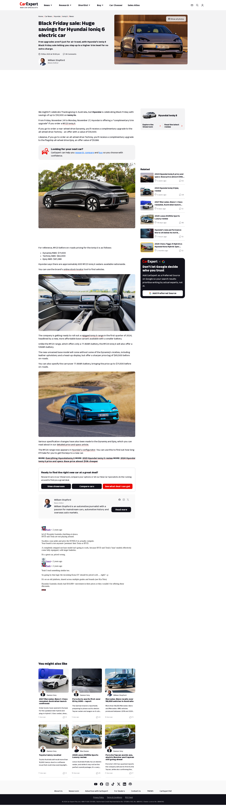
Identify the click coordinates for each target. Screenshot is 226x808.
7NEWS (150, 791)
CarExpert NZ (166, 791)
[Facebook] (101, 784)
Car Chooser (116, 5)
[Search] (197, 5)
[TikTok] (113, 784)
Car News (48, 16)
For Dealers (119, 791)
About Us (58, 791)
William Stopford (56, 60)
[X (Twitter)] (118, 784)
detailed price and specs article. (73, 444)
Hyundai (57, 16)
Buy (99, 5)
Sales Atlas (134, 5)
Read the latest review (171, 125)
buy (101, 152)
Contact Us (136, 791)
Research (64, 5)
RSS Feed (129, 797)
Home (40, 16)
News (47, 5)
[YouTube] (95, 784)
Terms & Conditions (114, 797)
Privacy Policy (98, 797)
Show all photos (177, 19)
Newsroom (74, 791)
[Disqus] (87, 557)
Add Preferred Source (164, 293)
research (79, 152)
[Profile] (202, 5)
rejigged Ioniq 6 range (92, 335)
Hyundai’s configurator (83, 449)
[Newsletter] (192, 5)
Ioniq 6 (65, 16)
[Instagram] (107, 784)
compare (89, 152)
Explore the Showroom (148, 125)
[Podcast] (130, 784)
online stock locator (73, 269)
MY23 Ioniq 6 (69, 123)
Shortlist (83, 5)
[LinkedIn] (124, 784)
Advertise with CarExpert (96, 791)
